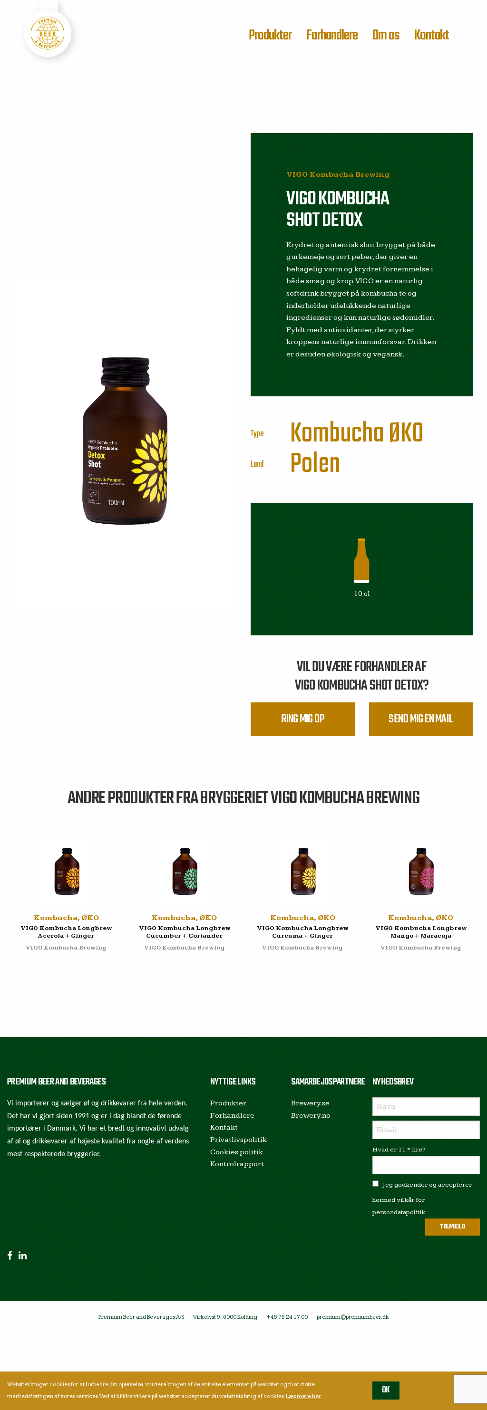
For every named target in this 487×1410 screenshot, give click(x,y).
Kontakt (431, 36)
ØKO (406, 434)
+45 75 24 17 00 (287, 1317)
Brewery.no (311, 1115)
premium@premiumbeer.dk (353, 1317)
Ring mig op (302, 719)
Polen (315, 464)
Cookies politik (236, 1152)
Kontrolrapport (237, 1164)
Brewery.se (310, 1103)
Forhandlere (332, 36)
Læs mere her (303, 1396)
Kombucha (337, 434)
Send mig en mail (421, 719)
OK (386, 1390)
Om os (385, 36)
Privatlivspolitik (238, 1139)
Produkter (270, 36)
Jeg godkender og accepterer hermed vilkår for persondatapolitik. (422, 1198)
